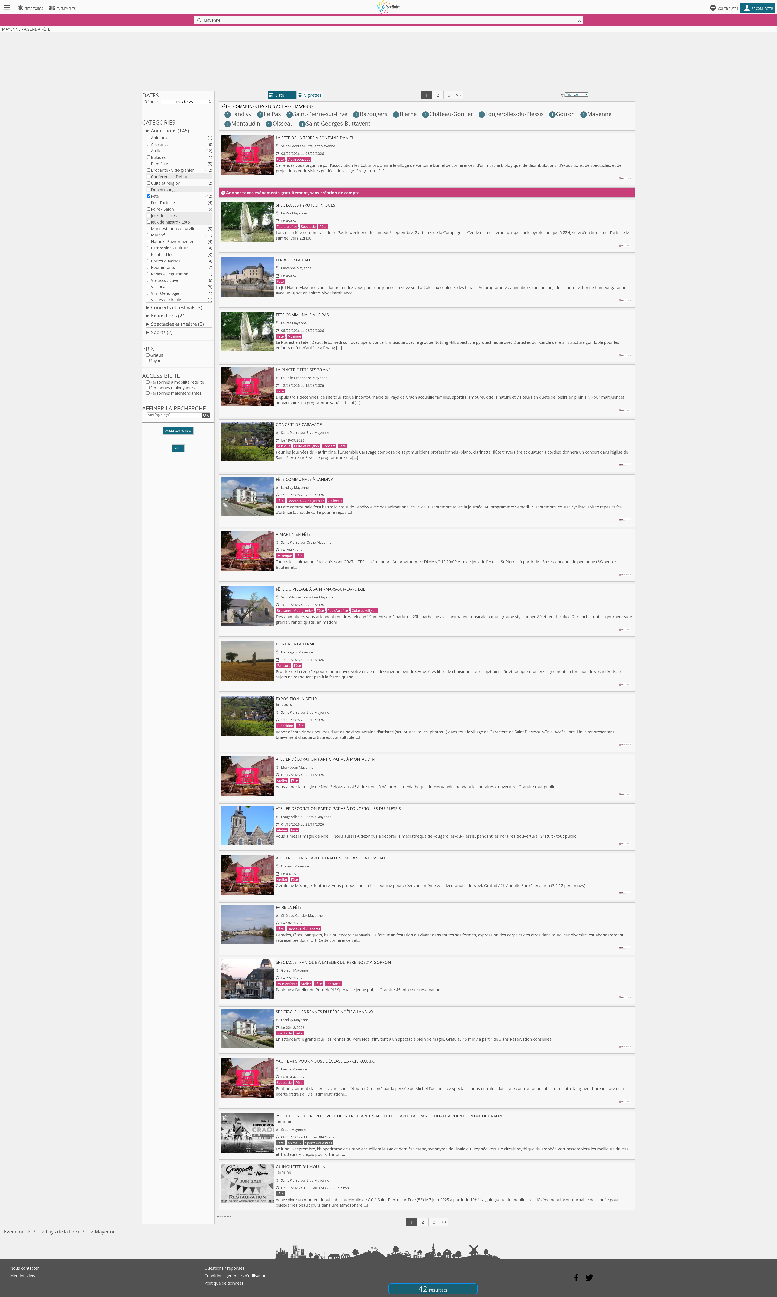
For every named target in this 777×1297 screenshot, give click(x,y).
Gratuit (156, 355)
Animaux (159, 138)
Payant (156, 360)
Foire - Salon (162, 209)
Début (150, 101)
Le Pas (270, 114)
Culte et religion (165, 183)
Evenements (17, 1231)
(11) (208, 235)
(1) (210, 138)
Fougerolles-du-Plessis (512, 114)
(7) (210, 267)
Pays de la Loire (63, 1231)
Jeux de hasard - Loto (170, 222)
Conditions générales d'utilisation (235, 1275)
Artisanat (159, 144)
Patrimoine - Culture (170, 248)
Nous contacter (24, 1268)
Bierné (406, 114)
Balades (158, 157)
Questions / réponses (224, 1268)
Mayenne (597, 114)
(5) (210, 163)
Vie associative (164, 280)
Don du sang (163, 189)
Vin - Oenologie (165, 293)
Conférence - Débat (169, 176)
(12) (208, 150)
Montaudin (243, 123)
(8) (210, 144)
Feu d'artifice (163, 202)
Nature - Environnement (173, 241)
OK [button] (206, 415)
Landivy (239, 114)
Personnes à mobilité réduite (177, 382)
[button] (178, 433)
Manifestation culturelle (173, 228)
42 (433, 1289)
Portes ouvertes (165, 261)
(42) (208, 196)
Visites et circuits (166, 299)
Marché (158, 235)
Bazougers (371, 114)
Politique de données (224, 1283)
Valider (178, 448)
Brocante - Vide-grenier (172, 170)
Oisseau (281, 123)
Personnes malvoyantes (172, 387)
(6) (210, 280)
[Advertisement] (388, 60)
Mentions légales (26, 1275)
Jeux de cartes (164, 215)
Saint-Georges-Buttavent (335, 123)
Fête (155, 196)
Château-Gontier (449, 114)
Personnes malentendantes (176, 393)
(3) (210, 228)
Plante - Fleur (163, 254)
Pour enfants (163, 267)
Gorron (563, 114)
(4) (210, 202)
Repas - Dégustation (169, 274)
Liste (276, 95)
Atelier (157, 150)
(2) (210, 183)
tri (563, 95)
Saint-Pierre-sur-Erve (318, 114)
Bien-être (159, 163)
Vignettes (310, 95)
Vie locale (160, 287)
